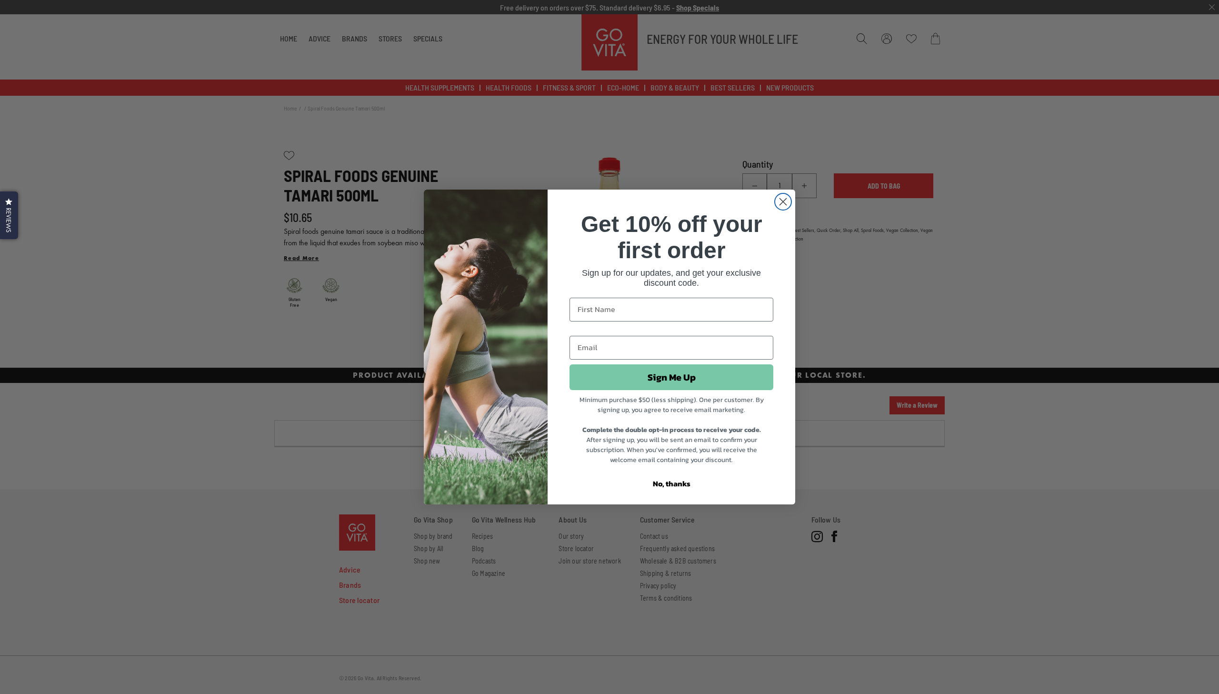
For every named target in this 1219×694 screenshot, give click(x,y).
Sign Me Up (672, 377)
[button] (9, 215)
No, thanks (671, 483)
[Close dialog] (783, 201)
